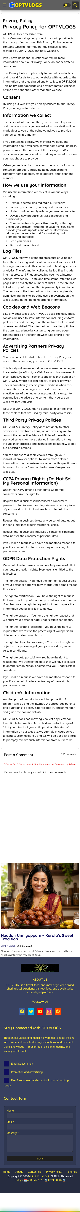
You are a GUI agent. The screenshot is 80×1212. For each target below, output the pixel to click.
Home (6, 1171)
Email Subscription (22, 1063)
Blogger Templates (30, 1184)
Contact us (34, 1171)
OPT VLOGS (8, 945)
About (19, 1171)
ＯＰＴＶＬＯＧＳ (39, 1176)
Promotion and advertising (27, 1072)
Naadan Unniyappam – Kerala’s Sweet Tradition (37, 937)
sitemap (72, 1171)
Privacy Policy (54, 1171)
